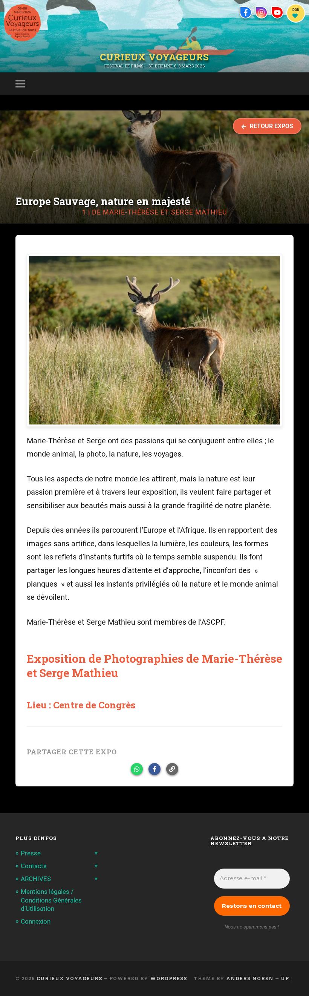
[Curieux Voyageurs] (22, 22)
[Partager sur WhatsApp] (137, 769)
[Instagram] (261, 12)
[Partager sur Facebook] (154, 769)
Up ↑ (287, 978)
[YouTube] (277, 12)
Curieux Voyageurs (154, 58)
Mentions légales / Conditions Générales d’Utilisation (51, 900)
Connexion (35, 921)
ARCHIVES (36, 879)
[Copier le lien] (172, 769)
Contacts (34, 866)
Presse (31, 853)
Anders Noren (250, 978)
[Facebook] (246, 12)
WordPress (168, 978)
